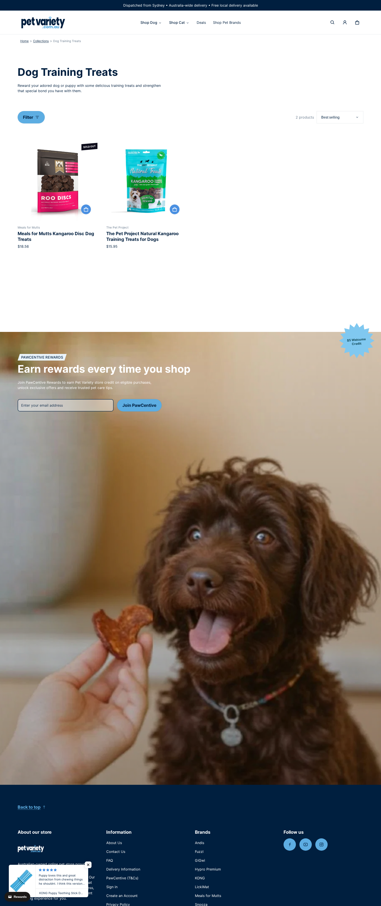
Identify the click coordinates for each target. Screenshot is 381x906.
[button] (332, 22)
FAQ (109, 860)
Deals (201, 22)
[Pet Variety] (43, 22)
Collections (41, 41)
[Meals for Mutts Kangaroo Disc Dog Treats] (57, 181)
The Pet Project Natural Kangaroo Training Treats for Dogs (142, 236)
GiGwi (200, 860)
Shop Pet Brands (227, 22)
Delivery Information (123, 869)
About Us (114, 843)
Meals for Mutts (208, 895)
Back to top (29, 807)
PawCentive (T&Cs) (122, 878)
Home (24, 41)
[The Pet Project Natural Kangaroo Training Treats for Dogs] (146, 181)
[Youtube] (305, 844)
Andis (199, 843)
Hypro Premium (208, 869)
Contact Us (115, 851)
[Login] (345, 22)
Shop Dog (148, 22)
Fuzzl (199, 851)
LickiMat (202, 887)
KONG (200, 878)
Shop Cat (177, 22)
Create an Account (122, 895)
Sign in (112, 887)
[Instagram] (321, 844)
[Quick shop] (86, 209)
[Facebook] (290, 844)
